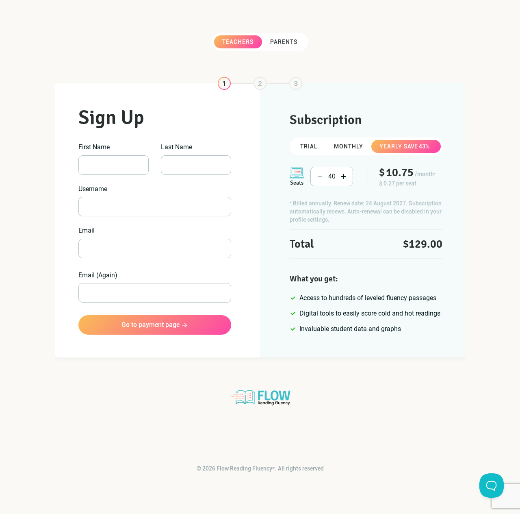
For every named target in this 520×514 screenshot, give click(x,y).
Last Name (176, 147)
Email (86, 230)
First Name (94, 147)
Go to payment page (150, 325)
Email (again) (97, 275)
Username (92, 189)
